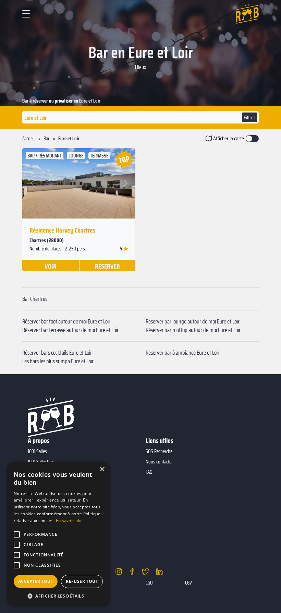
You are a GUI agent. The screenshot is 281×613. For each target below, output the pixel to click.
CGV (188, 583)
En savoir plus (70, 520)
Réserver (107, 266)
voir (51, 266)
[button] (33, 183)
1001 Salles (37, 451)
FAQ (149, 472)
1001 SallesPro (40, 462)
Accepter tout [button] (35, 581)
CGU (149, 583)
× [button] (102, 469)
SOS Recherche (159, 451)
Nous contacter (159, 462)
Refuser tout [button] (82, 581)
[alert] (58, 534)
